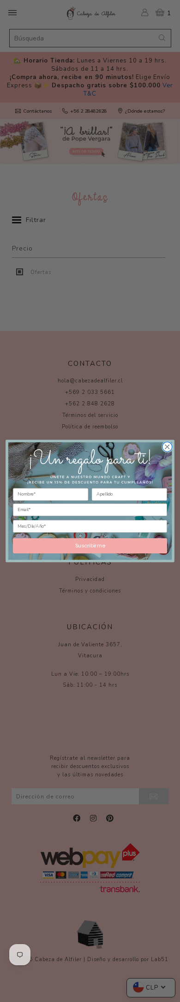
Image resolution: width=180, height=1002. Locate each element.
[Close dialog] (167, 446)
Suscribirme (90, 545)
